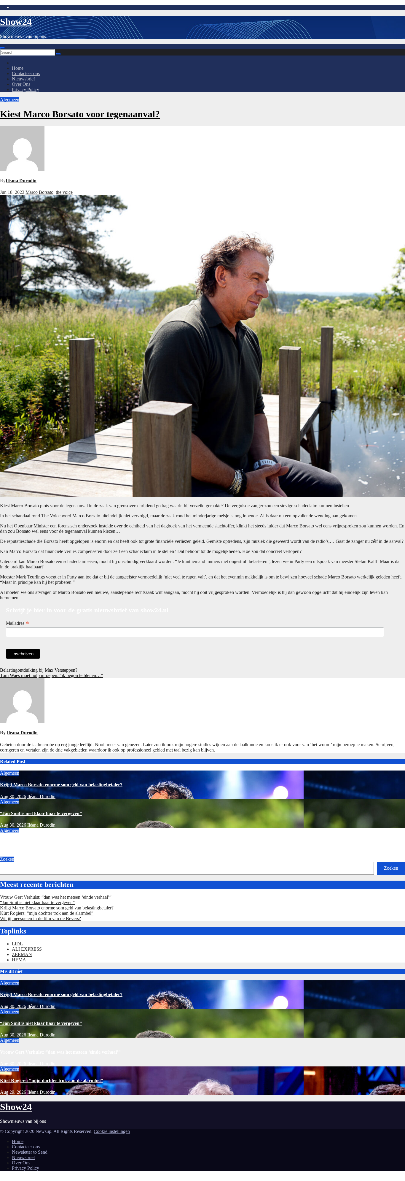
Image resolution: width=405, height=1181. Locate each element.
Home (17, 68)
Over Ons (21, 84)
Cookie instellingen (112, 1131)
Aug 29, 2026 (13, 1092)
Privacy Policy (25, 89)
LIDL (17, 943)
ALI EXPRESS (27, 949)
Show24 (16, 21)
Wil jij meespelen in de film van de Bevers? (40, 918)
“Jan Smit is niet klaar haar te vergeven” (41, 813)
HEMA (19, 959)
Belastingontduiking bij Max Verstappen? (38, 670)
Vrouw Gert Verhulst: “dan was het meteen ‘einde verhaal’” (60, 841)
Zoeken (7, 859)
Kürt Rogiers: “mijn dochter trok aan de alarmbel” (46, 913)
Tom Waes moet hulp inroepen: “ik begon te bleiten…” (51, 675)
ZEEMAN (22, 954)
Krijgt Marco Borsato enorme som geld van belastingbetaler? (61, 784)
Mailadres (17, 623)
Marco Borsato (39, 192)
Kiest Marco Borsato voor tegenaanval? (80, 114)
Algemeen (9, 99)
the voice (64, 192)
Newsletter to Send (29, 1152)
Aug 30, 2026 (13, 796)
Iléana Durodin (21, 180)
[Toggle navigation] (2, 48)
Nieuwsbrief (23, 78)
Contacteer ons (26, 73)
